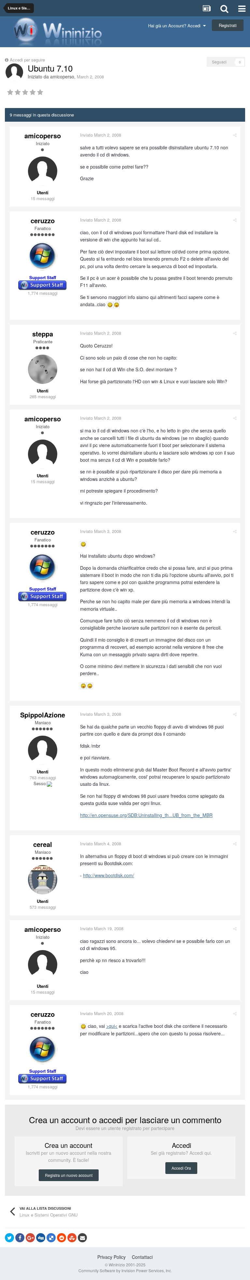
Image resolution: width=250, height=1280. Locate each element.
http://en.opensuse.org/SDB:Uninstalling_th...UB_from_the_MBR (146, 815)
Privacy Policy (111, 1257)
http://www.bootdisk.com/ (108, 875)
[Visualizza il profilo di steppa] (42, 369)
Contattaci (142, 1257)
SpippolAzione (42, 714)
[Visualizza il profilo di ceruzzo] (42, 256)
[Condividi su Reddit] (61, 1237)
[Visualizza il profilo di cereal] (42, 879)
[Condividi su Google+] (30, 1237)
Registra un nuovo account (68, 1175)
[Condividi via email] (82, 1237)
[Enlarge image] (110, 304)
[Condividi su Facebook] (19, 1237)
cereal (42, 844)
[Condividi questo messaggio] (235, 135)
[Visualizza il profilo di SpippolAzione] (42, 750)
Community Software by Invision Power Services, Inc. (125, 1270)
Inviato (100, 135)
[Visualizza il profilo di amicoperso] (14, 72)
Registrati (228, 25)
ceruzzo (43, 220)
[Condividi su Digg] (40, 1237)
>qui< (112, 1026)
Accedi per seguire (28, 60)
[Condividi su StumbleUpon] (71, 1237)
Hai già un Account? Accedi (175, 25)
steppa (42, 333)
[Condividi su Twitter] (9, 1237)
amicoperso (62, 76)
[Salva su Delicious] (51, 1237)
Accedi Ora (181, 1168)
